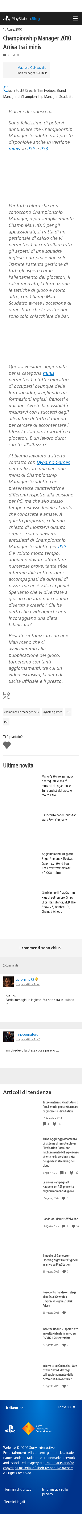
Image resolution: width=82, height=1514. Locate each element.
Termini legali (14, 1501)
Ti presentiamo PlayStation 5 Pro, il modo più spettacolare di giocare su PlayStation (60, 1106)
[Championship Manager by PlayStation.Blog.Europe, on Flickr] (41, 188)
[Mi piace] (55, 1124)
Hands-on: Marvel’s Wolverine (60, 1219)
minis (14, 148)
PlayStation (26, 18)
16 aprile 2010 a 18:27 (28, 1039)
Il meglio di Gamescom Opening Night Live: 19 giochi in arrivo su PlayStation (60, 1259)
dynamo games (52, 711)
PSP (31, 148)
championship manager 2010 (21, 711)
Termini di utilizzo (18, 1489)
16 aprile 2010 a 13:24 (28, 984)
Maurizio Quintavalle (31, 67)
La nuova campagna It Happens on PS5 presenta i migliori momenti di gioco (59, 1186)
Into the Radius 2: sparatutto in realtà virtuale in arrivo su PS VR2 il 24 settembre (60, 1333)
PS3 (44, 148)
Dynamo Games (53, 462)
